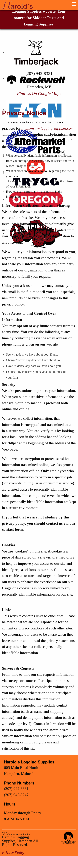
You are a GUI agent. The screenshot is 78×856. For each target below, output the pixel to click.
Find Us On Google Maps (39, 93)
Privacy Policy (13, 852)
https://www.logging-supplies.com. (48, 128)
